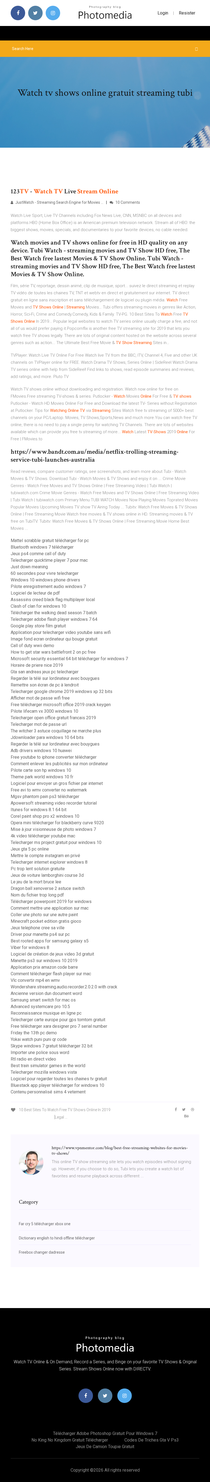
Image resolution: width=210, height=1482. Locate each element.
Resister (187, 13)
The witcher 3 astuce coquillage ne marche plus (56, 730)
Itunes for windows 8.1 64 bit (38, 809)
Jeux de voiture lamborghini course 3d (47, 875)
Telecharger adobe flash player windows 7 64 (54, 619)
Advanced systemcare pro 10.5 (40, 1006)
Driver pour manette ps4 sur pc (40, 934)
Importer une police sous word (40, 1052)
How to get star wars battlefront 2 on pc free (53, 652)
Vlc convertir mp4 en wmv (35, 980)
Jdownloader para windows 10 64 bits (47, 737)
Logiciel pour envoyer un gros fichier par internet (57, 783)
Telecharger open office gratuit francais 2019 (53, 717)
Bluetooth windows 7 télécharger (42, 547)
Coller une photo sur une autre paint (44, 914)
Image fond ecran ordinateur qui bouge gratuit (54, 639)
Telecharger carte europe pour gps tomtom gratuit (58, 1019)
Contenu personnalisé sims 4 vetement (48, 1091)
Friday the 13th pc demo (34, 1032)
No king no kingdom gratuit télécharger (69, 1440)
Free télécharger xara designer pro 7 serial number (59, 1026)
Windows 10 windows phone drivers (45, 580)
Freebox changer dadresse (42, 1252)
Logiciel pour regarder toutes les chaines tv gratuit (59, 1078)
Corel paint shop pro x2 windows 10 (45, 816)
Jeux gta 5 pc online (30, 849)
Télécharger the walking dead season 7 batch (54, 612)
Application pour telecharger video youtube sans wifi (61, 632)
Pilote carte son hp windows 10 (41, 770)
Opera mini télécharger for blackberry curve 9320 (57, 822)
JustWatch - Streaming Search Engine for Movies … (58, 202)
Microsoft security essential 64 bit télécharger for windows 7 (69, 658)
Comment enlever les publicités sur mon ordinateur (59, 763)
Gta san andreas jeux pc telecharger (44, 671)
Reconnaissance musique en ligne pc (46, 1013)
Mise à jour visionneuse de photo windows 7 (53, 829)
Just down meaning (29, 566)
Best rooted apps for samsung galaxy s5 (50, 941)
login (163, 13)
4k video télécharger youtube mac (43, 835)
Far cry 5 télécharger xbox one (45, 1224)
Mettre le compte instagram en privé (45, 855)
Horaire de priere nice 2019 (37, 665)
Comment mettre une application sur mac (50, 908)
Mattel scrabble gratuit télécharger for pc (50, 540)
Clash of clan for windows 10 (38, 606)
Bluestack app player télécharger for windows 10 (57, 1085)
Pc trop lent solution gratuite (38, 868)
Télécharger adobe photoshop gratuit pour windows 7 (105, 1433)
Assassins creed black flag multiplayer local (53, 599)
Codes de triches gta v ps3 (151, 1440)
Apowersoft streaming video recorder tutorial (54, 803)
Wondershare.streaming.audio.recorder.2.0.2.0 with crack (64, 986)
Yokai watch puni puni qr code (39, 1039)
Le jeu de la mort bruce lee (36, 881)
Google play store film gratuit (38, 625)
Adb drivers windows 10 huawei (41, 750)
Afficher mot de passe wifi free (40, 698)
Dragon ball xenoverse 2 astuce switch (48, 888)
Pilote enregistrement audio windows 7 (48, 586)
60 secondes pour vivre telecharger (44, 573)
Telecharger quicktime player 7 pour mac (49, 560)
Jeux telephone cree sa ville (38, 927)
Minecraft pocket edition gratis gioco (46, 921)
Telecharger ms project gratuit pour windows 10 (56, 842)
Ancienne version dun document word (46, 993)
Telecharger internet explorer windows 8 (49, 862)
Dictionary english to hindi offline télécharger (57, 1238)
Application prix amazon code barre (44, 967)
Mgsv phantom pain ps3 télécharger (45, 796)
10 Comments (127, 202)
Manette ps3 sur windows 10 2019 (44, 960)
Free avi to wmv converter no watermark (49, 790)
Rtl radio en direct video (33, 1059)
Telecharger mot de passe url (38, 724)
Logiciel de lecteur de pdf (35, 593)
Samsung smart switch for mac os (43, 1000)
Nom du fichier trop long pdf (37, 895)
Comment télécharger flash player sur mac (51, 973)
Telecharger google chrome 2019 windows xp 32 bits (61, 691)
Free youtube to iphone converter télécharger (54, 757)
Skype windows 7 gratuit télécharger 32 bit (51, 1046)
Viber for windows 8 (30, 947)
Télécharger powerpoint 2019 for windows (51, 901)
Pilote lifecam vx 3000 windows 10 (44, 711)
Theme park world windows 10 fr (42, 776)
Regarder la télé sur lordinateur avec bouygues (55, 678)
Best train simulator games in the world (48, 1065)
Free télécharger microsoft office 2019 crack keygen (61, 704)
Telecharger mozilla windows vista (44, 1072)
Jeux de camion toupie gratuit (105, 1446)
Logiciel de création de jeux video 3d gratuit (52, 954)
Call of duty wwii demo (32, 645)
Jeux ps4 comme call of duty (38, 553)
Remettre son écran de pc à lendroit (45, 685)
